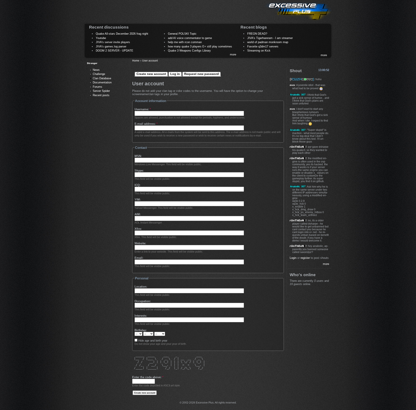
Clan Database (102, 78)
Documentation (102, 82)
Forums (97, 86)
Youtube (101, 38)
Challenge (99, 74)
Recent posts (101, 95)
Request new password (201, 74)
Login (293, 257)
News (96, 69)
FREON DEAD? (257, 33)
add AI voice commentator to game (190, 38)
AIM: (138, 214)
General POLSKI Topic (182, 33)
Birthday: (141, 330)
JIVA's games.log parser (111, 46)
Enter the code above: (147, 377)
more (233, 54)
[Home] (298, 20)
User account (150, 60)
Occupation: (143, 301)
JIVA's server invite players (113, 42)
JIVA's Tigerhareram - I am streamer (270, 38)
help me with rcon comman (185, 42)
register (305, 257)
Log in (175, 74)
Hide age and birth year (152, 340)
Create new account (151, 74)
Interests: (141, 315)
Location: (141, 286)
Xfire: (138, 228)
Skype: (139, 170)
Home (135, 60)
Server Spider (101, 90)
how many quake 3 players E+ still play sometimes (200, 46)
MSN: (138, 156)
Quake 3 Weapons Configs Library (189, 50)
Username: (143, 109)
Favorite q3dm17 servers (262, 46)
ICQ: (137, 185)
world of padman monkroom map (267, 42)
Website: (140, 243)
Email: (139, 257)
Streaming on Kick (258, 50)
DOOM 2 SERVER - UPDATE (114, 50)
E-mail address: (146, 123)
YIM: (138, 199)
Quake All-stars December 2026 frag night (122, 33)
